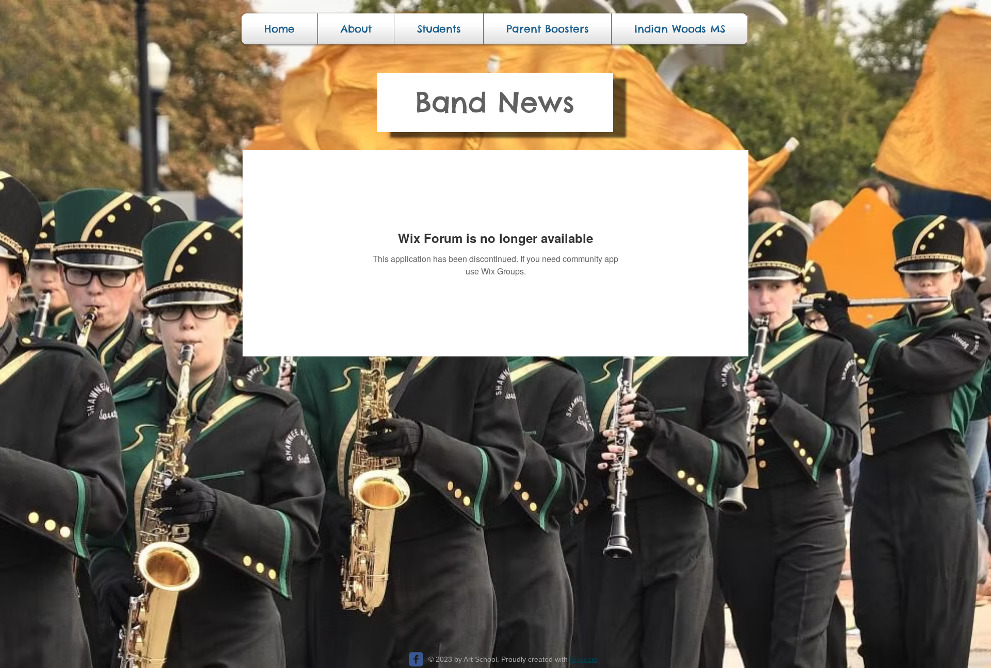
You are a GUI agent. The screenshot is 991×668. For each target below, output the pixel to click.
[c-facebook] (416, 659)
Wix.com (584, 659)
